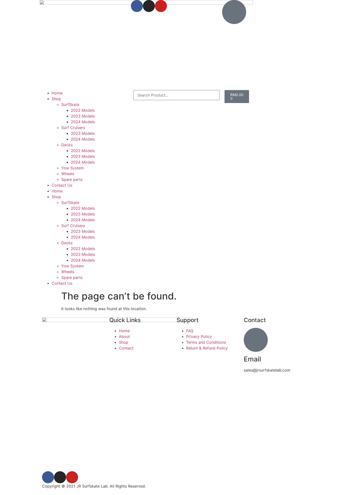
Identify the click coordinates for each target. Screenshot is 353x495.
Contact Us (62, 185)
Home (57, 93)
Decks (67, 144)
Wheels (67, 173)
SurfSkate (70, 104)
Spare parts (72, 179)
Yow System (72, 167)
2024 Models (83, 121)
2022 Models (83, 110)
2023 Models (83, 116)
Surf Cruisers (73, 127)
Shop (56, 98)
